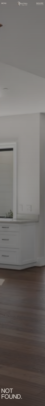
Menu (3, 3)
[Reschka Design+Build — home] (22, 3)
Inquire (40, 3)
